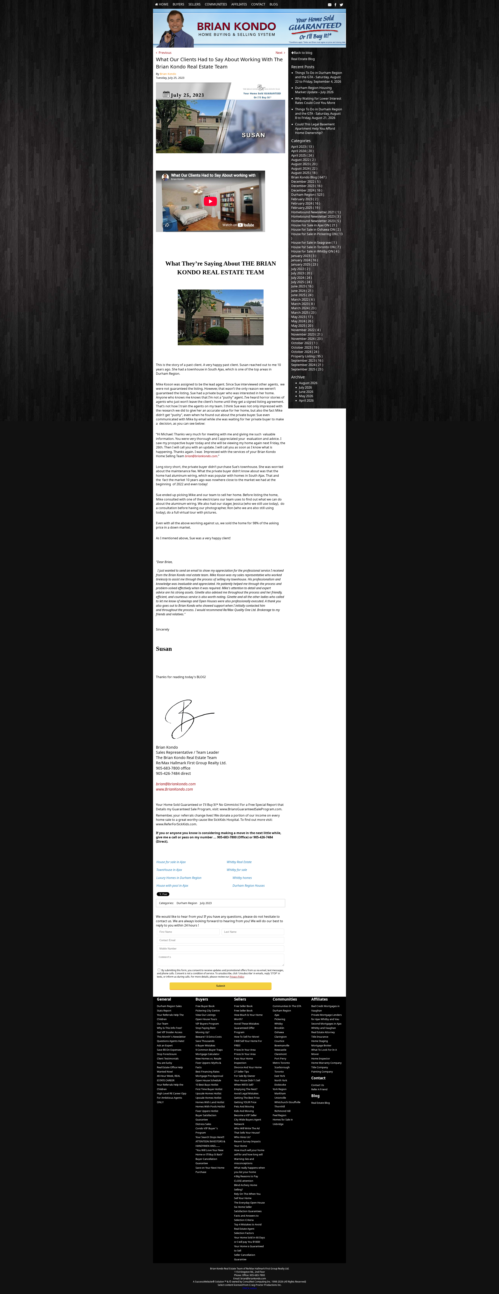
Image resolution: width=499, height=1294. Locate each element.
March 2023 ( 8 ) (303, 304)
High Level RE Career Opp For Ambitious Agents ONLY (171, 1098)
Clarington (280, 1036)
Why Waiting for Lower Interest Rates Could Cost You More (318, 100)
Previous (164, 52)
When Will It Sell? (244, 1084)
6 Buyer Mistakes (205, 1045)
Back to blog (303, 52)
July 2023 (206, 903)
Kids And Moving (244, 1111)
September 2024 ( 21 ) (307, 365)
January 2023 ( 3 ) (303, 256)
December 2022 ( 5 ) (305, 181)
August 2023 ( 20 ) (304, 164)
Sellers (194, 4)
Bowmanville (281, 1045)
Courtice (278, 1041)
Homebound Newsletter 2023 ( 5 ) (316, 221)
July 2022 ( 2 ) (300, 269)
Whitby (278, 1023)
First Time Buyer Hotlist (209, 1089)
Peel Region (279, 1115)
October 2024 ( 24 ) (305, 352)
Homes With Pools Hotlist (210, 1106)
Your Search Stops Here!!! (210, 1137)
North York (280, 1080)
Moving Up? (203, 1032)
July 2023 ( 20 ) (301, 273)
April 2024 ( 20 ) (302, 151)
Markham (279, 1093)
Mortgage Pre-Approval (209, 1076)
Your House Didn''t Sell (247, 1080)
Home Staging (319, 1041)
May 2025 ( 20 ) (302, 325)
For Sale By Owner (244, 1076)
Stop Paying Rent (206, 1028)
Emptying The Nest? (245, 1089)
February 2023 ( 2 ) (304, 199)
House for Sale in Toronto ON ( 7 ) (316, 247)
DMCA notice (249, 1288)
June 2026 (306, 392)
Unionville (279, 1097)
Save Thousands (205, 1041)
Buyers (178, 4)
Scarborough (281, 1067)
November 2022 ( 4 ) (306, 330)
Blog (274, 4)
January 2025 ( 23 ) (304, 264)
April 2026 (306, 400)
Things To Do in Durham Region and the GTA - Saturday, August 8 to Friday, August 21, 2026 (318, 113)
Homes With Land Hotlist (210, 1102)
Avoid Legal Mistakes (246, 1093)
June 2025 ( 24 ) (302, 295)
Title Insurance (319, 1036)
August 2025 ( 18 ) (304, 173)
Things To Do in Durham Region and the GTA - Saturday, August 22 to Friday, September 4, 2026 (318, 77)
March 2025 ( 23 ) (303, 312)
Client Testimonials (168, 1058)
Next (280, 52)
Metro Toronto (281, 1063)
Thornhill (279, 1106)
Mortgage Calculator (207, 1054)
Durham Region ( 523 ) (307, 194)
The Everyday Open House (249, 1202)
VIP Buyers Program (207, 1023)
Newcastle (279, 1049)
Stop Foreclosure (167, 1054)
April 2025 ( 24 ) (302, 155)
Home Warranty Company (326, 1063)
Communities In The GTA (287, 1006)
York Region (280, 1089)
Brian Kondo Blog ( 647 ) (308, 177)
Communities (216, 4)
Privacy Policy (237, 976)
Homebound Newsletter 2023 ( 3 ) (316, 216)
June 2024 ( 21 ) (302, 291)
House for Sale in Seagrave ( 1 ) (314, 242)
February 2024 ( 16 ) (305, 203)
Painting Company (322, 1071)
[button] (220, 986)
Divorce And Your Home (248, 1067)
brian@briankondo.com (201, 456)
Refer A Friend (319, 1089)
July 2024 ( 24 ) (301, 277)
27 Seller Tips (241, 1071)
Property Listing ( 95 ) (307, 356)
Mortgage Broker (321, 1045)
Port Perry (279, 1058)
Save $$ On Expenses (169, 1049)
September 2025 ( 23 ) (307, 369)
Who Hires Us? (242, 1137)
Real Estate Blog (320, 1102)
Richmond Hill (281, 1111)
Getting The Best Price (247, 1097)
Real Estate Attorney (323, 1032)
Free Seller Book (243, 1006)
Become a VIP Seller (245, 1115)
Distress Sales (203, 1124)
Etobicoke (279, 1084)
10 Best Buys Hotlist (207, 1084)
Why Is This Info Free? (169, 1028)
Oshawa (278, 1032)
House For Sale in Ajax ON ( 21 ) (314, 225)
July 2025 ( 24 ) (301, 282)
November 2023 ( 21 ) (306, 334)
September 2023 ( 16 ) (307, 360)
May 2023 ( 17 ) (302, 317)
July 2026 (305, 387)
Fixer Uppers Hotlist (207, 1111)
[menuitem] (162, 4)
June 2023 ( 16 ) (302, 286)
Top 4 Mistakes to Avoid (248, 1224)
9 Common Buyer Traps (209, 1049)
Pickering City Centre (208, 1010)
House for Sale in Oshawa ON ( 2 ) (316, 229)
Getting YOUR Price (245, 1102)
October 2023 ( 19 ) (305, 347)
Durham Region (187, 903)
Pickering (279, 1019)
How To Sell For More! (246, 1036)
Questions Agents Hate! (170, 1041)
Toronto (278, 1071)
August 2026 (308, 383)
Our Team (162, 1023)
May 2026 (306, 396)
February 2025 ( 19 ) (305, 207)
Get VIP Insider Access (169, 1032)
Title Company (319, 1067)
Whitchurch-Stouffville (286, 1102)
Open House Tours (206, 1019)
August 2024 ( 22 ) (304, 168)
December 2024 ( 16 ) (306, 190)
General (164, 999)
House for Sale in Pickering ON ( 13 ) (317, 236)
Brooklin (278, 1028)
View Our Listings (206, 1015)
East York (279, 1076)
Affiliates (239, 4)
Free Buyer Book (205, 1006)
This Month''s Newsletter (171, 1036)
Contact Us (317, 1085)
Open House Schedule (208, 1080)
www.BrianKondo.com (174, 789)
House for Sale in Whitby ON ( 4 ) (315, 251)
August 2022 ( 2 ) (303, 160)
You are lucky (164, 1063)
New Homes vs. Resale (208, 1058)
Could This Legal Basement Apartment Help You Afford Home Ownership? (315, 128)
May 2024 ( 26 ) (302, 321)
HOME (163, 4)
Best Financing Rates (207, 1071)
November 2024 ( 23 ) (306, 339)
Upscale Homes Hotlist (208, 1093)
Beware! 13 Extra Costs (209, 1036)
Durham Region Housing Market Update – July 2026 (314, 90)
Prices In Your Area (245, 1049)
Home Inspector (320, 1058)
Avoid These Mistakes (246, 1023)
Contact (258, 4)
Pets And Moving (244, 1106)
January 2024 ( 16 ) (304, 260)
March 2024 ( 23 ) (303, 308)
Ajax (276, 1015)
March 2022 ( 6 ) (303, 299)
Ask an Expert (165, 1045)
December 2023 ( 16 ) (306, 186)
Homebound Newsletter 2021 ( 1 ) (316, 212)
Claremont (280, 1054)
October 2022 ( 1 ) (304, 343)
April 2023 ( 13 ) (302, 146)
